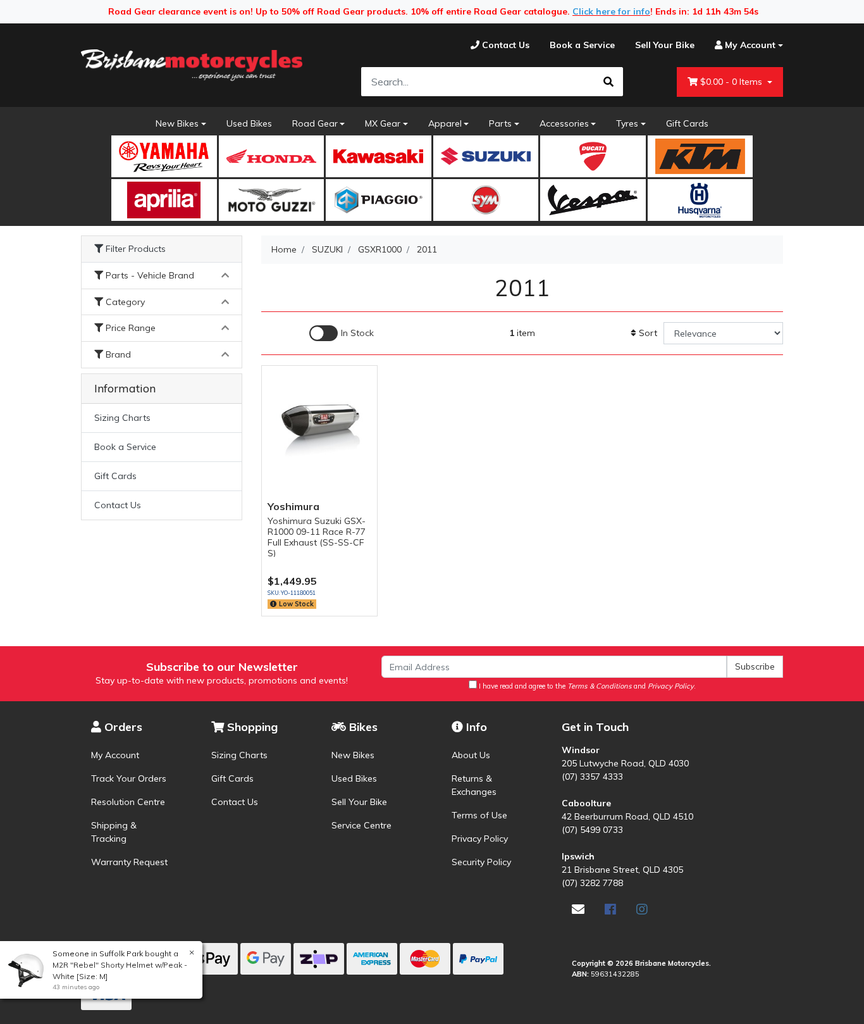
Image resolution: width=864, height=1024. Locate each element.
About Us (471, 755)
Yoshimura (293, 506)
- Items (732, 81)
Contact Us (117, 505)
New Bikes (177, 123)
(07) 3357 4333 (592, 776)
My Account (115, 755)
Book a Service (125, 447)
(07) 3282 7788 (592, 883)
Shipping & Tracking (114, 832)
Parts (500, 123)
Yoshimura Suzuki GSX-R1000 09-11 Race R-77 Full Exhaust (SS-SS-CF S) (317, 536)
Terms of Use (479, 815)
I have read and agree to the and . (586, 686)
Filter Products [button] (134, 249)
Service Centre (361, 825)
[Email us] (578, 909)
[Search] (608, 81)
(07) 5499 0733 (592, 829)
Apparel (445, 123)
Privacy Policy (480, 838)
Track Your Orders (128, 778)
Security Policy (481, 862)
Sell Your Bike (359, 802)
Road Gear (315, 123)
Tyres (627, 123)
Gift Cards (687, 123)
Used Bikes (249, 123)
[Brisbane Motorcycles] (191, 65)
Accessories (564, 123)
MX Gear (382, 123)
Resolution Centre (128, 802)
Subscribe (755, 666)
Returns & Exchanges (474, 785)
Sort (646, 333)
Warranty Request (129, 862)
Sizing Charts (122, 417)
